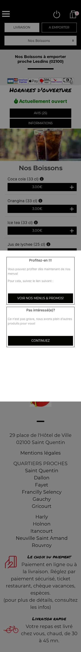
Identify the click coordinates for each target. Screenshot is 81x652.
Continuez (40, 341)
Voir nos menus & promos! (40, 298)
